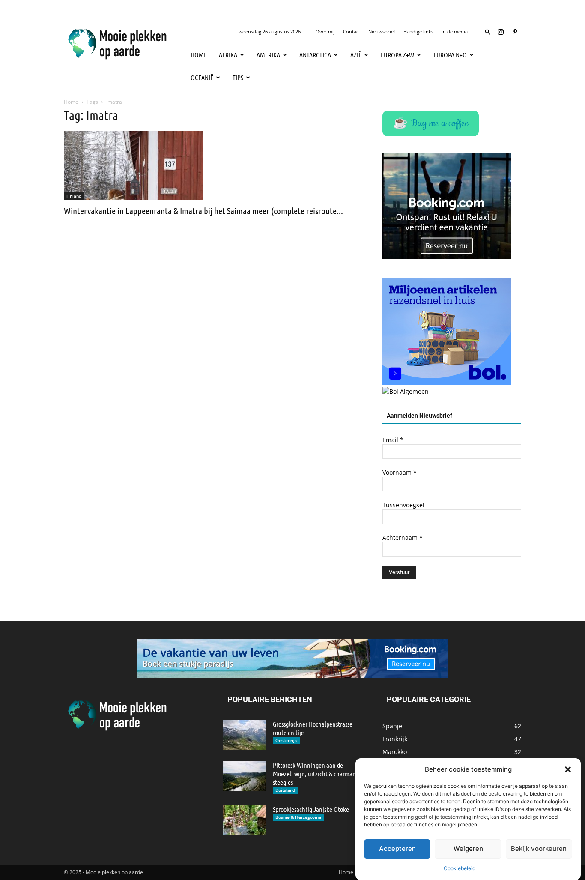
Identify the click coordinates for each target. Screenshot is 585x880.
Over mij (325, 31)
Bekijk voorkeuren (539, 849)
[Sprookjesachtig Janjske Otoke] (244, 820)
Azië (355, 55)
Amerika (268, 55)
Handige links (418, 31)
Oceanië (202, 77)
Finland (73, 196)
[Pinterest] (514, 32)
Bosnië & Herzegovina (298, 817)
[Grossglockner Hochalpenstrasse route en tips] (244, 735)
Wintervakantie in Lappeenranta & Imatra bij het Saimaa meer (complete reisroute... (203, 210)
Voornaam (399, 472)
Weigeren (468, 849)
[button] (568, 769)
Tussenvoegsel (403, 505)
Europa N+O (450, 55)
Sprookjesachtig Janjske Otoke (311, 809)
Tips (238, 77)
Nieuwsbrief (381, 31)
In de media (455, 31)
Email (392, 440)
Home (199, 55)
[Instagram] (500, 32)
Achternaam (402, 537)
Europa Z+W (397, 55)
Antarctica (315, 55)
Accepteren (397, 849)
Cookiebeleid (459, 868)
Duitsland (285, 790)
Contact (351, 31)
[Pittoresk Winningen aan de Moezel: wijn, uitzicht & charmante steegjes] (244, 776)
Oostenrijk (286, 740)
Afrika (228, 55)
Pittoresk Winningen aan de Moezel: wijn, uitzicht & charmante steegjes (317, 773)
